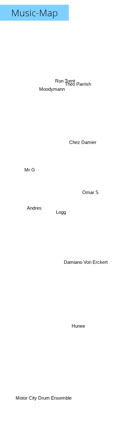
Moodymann (54, 84)
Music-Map (34, 12)
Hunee (77, 327)
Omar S (90, 188)
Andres (34, 205)
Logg (61, 212)
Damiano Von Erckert (86, 262)
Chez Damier (82, 139)
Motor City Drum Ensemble (44, 398)
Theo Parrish (77, 82)
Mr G (29, 170)
